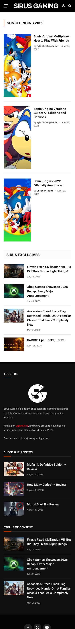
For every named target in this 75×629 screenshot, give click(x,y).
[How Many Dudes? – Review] (14, 489)
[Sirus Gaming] (36, 6)
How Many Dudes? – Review (46, 484)
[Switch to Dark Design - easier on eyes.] (63, 5)
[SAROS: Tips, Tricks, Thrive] (14, 344)
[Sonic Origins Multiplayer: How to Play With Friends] (17, 65)
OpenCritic (22, 425)
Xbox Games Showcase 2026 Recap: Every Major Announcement (47, 291)
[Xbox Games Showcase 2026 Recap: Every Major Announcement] (14, 291)
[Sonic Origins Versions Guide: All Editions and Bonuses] (17, 137)
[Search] (69, 6)
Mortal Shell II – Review (43, 504)
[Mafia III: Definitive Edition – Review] (14, 469)
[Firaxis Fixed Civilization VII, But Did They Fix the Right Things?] (14, 271)
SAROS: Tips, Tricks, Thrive (45, 340)
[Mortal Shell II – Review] (14, 509)
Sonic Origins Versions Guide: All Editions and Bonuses (50, 113)
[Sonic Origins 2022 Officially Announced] (17, 210)
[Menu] (6, 6)
